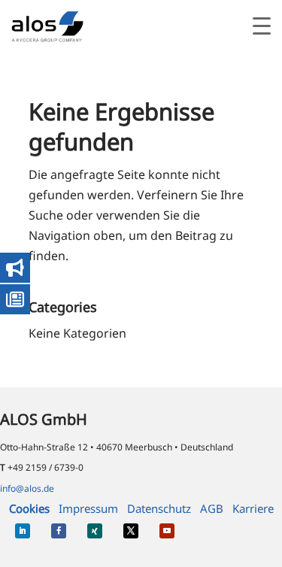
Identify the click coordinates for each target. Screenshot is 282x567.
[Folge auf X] (130, 530)
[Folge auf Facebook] (58, 530)
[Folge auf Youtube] (166, 530)
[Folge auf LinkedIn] (22, 530)
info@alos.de (27, 488)
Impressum (88, 508)
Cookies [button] (29, 508)
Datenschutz (159, 508)
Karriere (253, 508)
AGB (211, 508)
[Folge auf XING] (94, 530)
